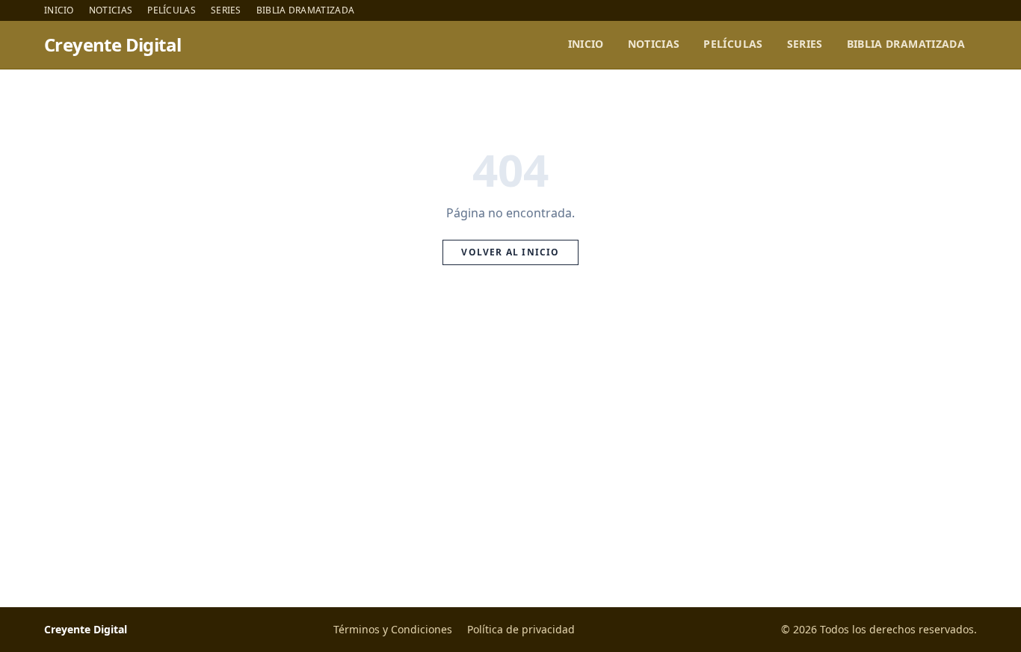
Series (226, 10)
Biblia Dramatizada (305, 10)
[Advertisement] (510, 453)
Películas (171, 10)
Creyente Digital (112, 45)
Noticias (110, 10)
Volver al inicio (510, 252)
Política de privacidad (521, 629)
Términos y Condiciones (392, 629)
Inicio (59, 10)
